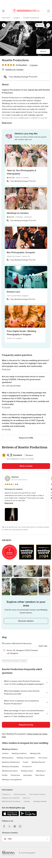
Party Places (40, 775)
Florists (25, 762)
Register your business (11, 798)
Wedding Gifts (35, 753)
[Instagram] (20, 826)
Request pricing (26, 725)
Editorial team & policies (11, 801)
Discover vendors (26, 621)
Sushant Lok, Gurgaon (14, 69)
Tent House (42, 758)
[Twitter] (9, 826)
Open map (42, 646)
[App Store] (10, 816)
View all (43, 51)
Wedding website (40, 801)
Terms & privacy (20, 794)
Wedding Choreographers (12, 780)
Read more (7, 123)
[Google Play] (28, 816)
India (9, 839)
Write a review (26, 466)
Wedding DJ (40, 771)
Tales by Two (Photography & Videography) (21, 172)
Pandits (4, 775)
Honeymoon (27, 766)
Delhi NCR (6, 18)
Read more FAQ (26, 438)
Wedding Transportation (26, 758)
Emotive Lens (13, 291)
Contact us (6, 794)
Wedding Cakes (27, 771)
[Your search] (4, 25)
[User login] (48, 11)
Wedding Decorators (10, 771)
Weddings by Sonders (18, 213)
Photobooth (15, 775)
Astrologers (27, 775)
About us (26, 798)
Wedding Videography (10, 766)
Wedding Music (7, 758)
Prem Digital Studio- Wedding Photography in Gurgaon (21, 333)
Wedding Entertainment (11, 762)
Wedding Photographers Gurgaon (14, 661)
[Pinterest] (15, 826)
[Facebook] (4, 826)
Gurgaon (16, 18)
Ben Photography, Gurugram (21, 252)
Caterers (5, 753)
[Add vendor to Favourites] (48, 25)
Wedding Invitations (19, 753)
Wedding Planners (38, 762)
